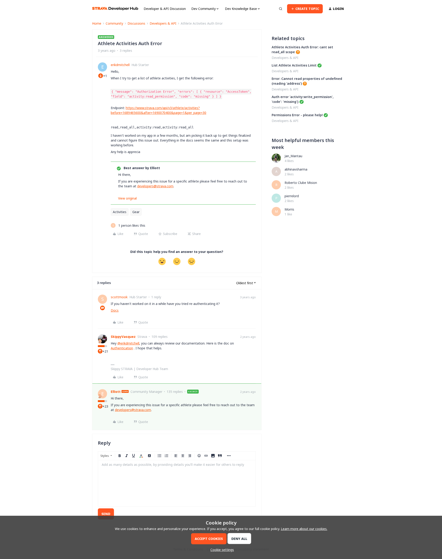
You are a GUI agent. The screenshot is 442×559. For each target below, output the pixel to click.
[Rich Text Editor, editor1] (177, 483)
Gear (136, 212)
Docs (115, 310)
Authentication (122, 348)
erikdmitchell (120, 65)
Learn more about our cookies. (304, 529)
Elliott (116, 391)
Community (114, 23)
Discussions (136, 23)
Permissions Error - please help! (297, 115)
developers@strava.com (155, 186)
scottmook (119, 297)
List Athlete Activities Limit (294, 65)
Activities (119, 212)
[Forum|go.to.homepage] (115, 8)
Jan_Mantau (293, 156)
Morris (289, 209)
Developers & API (163, 23)
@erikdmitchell (128, 343)
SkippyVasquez (123, 336)
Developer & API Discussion (165, 8)
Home (96, 23)
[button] (305, 8)
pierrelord (292, 196)
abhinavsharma (296, 169)
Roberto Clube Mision (301, 182)
